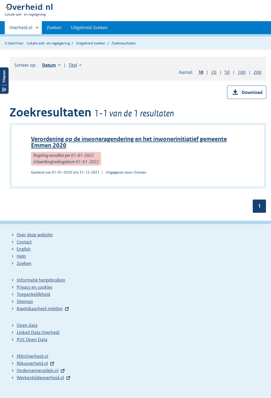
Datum (51, 65)
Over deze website (35, 235)
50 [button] (227, 72)
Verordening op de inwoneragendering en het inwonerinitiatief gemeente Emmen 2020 (129, 142)
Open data (27, 325)
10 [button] (200, 72)
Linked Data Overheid (38, 332)
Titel (75, 65)
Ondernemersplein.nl (37, 370)
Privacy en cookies (34, 287)
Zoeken (54, 27)
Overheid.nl (21, 29)
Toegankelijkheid (33, 294)
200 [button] (257, 72)
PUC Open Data (32, 339)
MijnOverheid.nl (32, 356)
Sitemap (25, 301)
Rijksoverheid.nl (32, 363)
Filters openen (4, 80)
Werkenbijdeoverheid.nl (40, 378)
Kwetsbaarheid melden (40, 308)
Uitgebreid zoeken (90, 43)
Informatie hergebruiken (41, 280)
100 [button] (242, 72)
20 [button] (213, 72)
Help (21, 256)
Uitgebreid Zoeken (89, 27)
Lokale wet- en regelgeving (48, 43)
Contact (24, 242)
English (24, 249)
